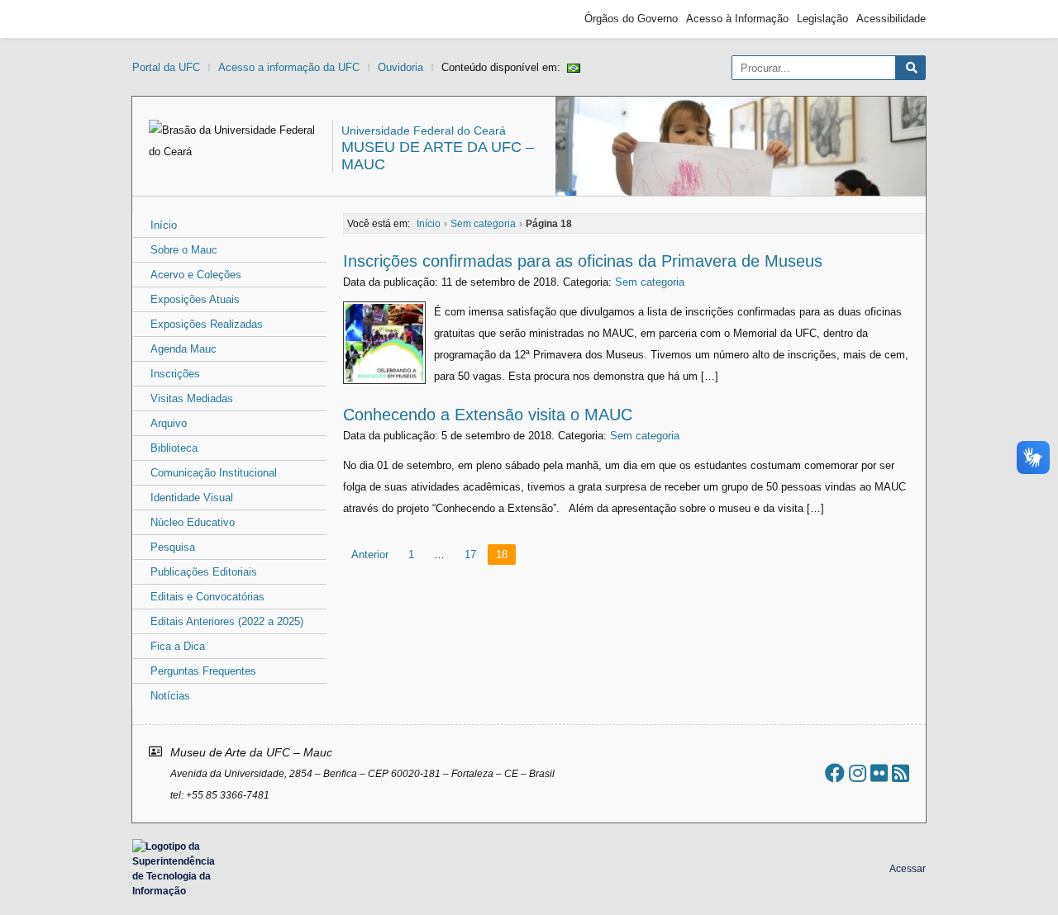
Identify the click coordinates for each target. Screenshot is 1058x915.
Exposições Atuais (195, 299)
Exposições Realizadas (206, 324)
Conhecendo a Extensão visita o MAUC (487, 414)
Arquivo (168, 423)
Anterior (369, 554)
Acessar (907, 869)
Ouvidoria (400, 67)
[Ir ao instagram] (857, 773)
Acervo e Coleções (195, 274)
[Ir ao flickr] (879, 773)
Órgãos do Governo (631, 18)
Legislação (822, 18)
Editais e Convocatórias (207, 596)
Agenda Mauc (183, 349)
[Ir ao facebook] (835, 773)
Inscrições (175, 373)
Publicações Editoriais (203, 572)
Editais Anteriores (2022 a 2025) (226, 621)
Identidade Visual (191, 497)
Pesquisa (172, 547)
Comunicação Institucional (213, 473)
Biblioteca (174, 448)
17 (470, 554)
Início (163, 225)
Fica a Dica (177, 646)
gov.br (162, 19)
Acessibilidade (891, 18)
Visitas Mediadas (191, 398)
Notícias (170, 696)
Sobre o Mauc (183, 250)
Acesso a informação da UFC (289, 67)
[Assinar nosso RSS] (900, 773)
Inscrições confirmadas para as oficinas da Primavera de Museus (582, 261)
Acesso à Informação (737, 18)
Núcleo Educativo (192, 522)
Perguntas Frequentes (203, 671)
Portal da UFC (166, 67)
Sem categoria (649, 282)
